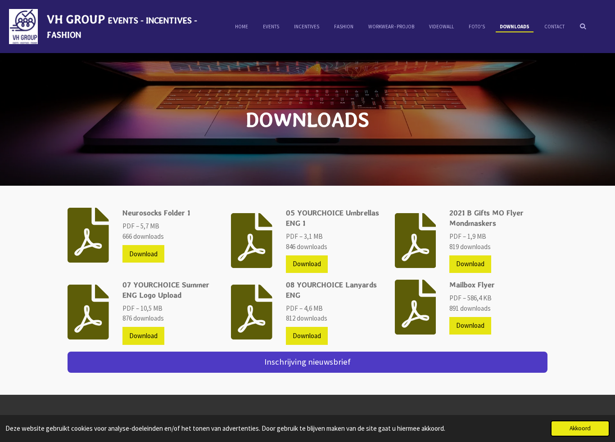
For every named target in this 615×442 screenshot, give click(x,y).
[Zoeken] (582, 26)
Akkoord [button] (580, 428)
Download (143, 254)
